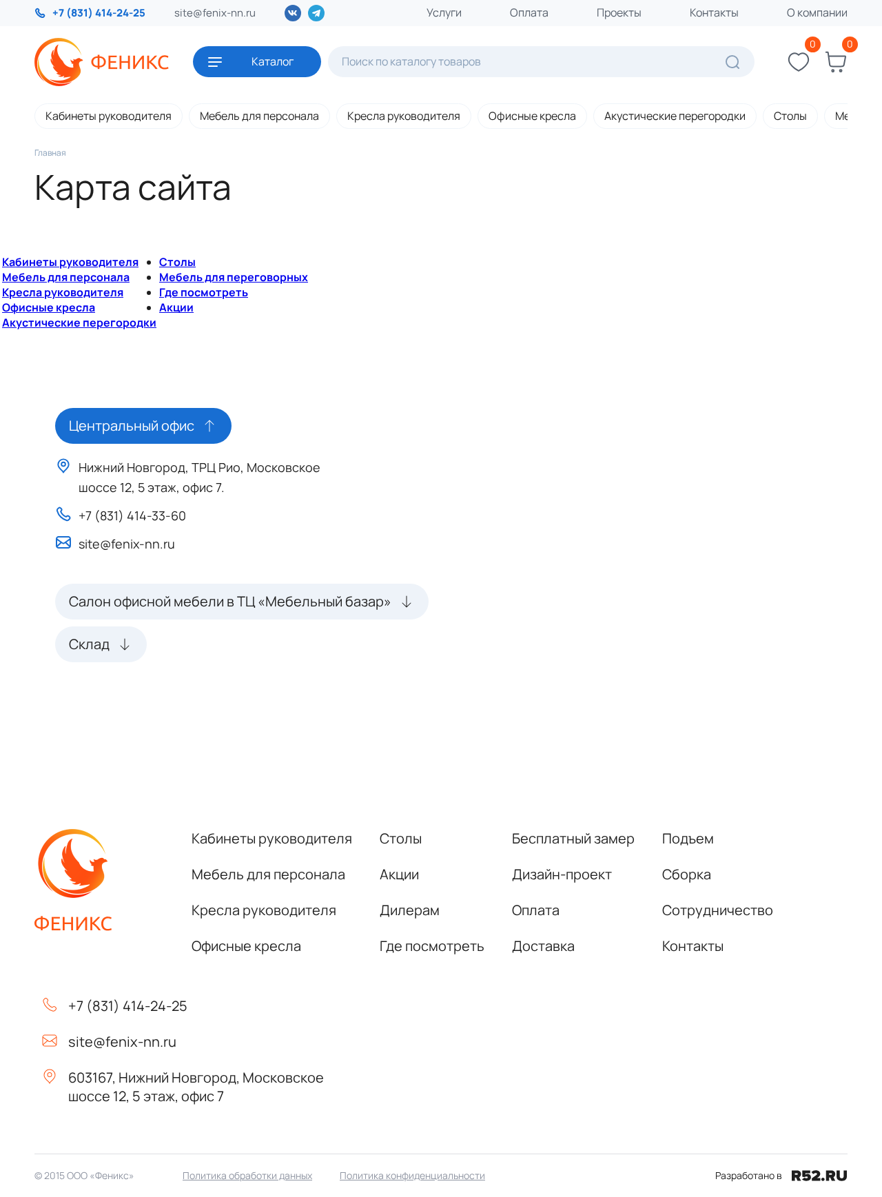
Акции (176, 307)
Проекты (619, 12)
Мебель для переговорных (233, 277)
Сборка (686, 874)
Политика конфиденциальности (412, 1175)
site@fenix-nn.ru (215, 13)
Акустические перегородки (675, 115)
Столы (790, 115)
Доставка (543, 946)
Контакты (714, 12)
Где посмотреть (203, 292)
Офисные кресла (532, 115)
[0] (798, 62)
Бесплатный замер (573, 838)
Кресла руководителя (403, 115)
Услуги (444, 12)
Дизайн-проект (562, 874)
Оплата (529, 12)
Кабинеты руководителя (108, 115)
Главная (50, 152)
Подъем (688, 838)
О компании (817, 12)
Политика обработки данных (247, 1175)
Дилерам (410, 910)
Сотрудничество (717, 910)
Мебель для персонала (259, 115)
